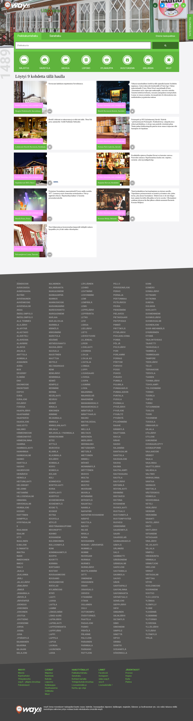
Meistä (21, 673)
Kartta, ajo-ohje (79, 688)
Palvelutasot (24, 685)
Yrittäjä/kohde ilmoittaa (82, 682)
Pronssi (129, 673)
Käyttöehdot (24, 676)
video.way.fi (104, 679)
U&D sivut (51, 10)
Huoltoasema (51, 688)
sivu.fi (101, 682)
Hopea (128, 676)
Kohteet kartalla (79, 679)
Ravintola (49, 676)
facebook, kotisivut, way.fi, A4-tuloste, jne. (51, 28)
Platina (128, 682)
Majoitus (49, 673)
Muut (47, 694)
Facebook (103, 673)
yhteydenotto (190, 26)
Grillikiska (49, 691)
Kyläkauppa (50, 685)
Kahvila (48, 679)
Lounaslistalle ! (105, 685)
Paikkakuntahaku (79, 673)
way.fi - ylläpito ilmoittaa (29, 682)
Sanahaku (76, 676)
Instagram (103, 676)
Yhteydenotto (24, 679)
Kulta (127, 679)
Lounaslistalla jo (79, 685)
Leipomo (49, 682)
